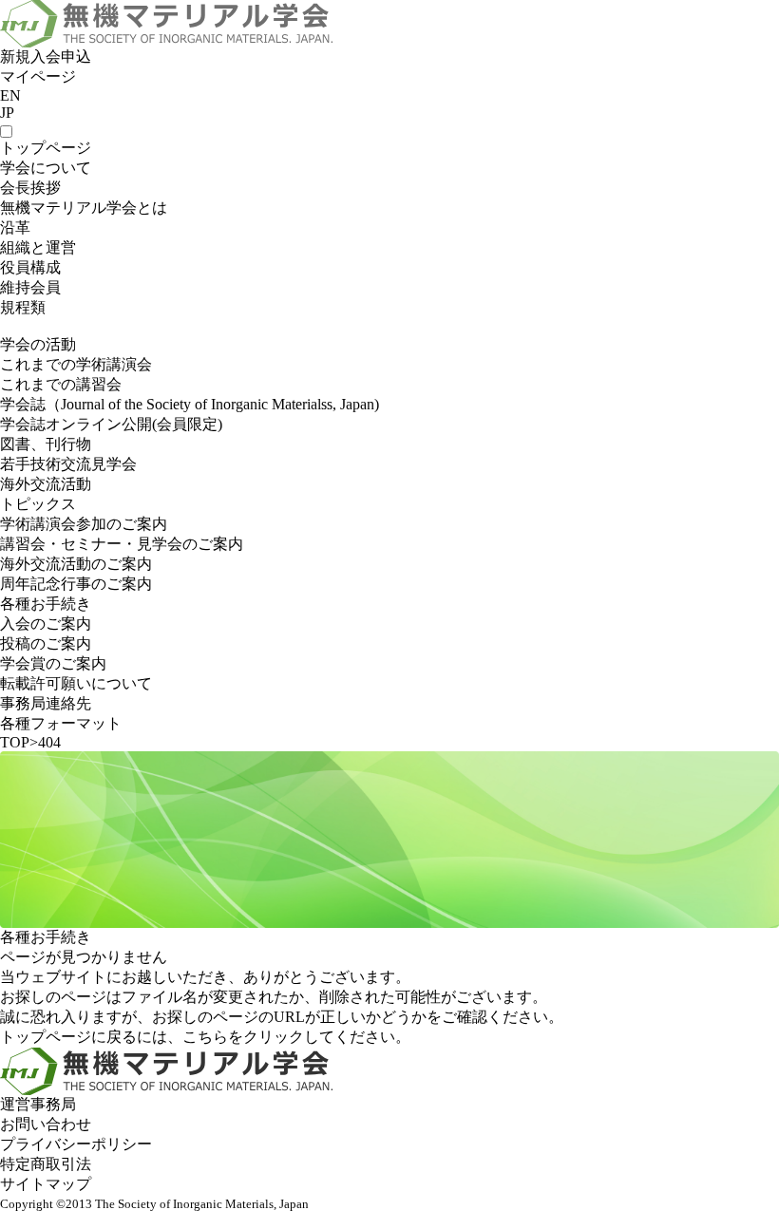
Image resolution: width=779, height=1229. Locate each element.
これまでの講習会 (61, 384)
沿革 (15, 227)
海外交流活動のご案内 (76, 564)
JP (7, 112)
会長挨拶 (30, 188)
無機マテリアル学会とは (83, 207)
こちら (205, 1037)
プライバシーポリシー (76, 1144)
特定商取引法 (45, 1164)
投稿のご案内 (45, 643)
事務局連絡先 (45, 703)
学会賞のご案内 (53, 663)
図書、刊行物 (45, 444)
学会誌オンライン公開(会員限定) (111, 424)
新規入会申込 (45, 56)
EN (10, 95)
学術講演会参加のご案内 (83, 524)
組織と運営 (38, 247)
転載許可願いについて (76, 683)
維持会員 (30, 287)
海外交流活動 (45, 484)
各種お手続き (45, 604)
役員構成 (30, 267)
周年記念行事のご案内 (76, 584)
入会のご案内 (45, 623)
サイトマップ (45, 1184)
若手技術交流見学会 (68, 464)
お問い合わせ (45, 1124)
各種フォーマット (61, 723)
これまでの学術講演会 (76, 364)
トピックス (38, 504)
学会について (45, 168)
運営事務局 (38, 1104)
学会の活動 (38, 344)
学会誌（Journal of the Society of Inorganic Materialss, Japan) (189, 404)
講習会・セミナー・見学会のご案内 (121, 544)
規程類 (23, 307)
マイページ (38, 76)
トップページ (45, 148)
